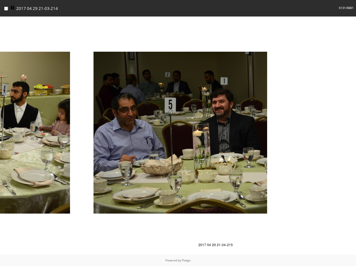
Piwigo (186, 260)
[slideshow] (12, 8)
